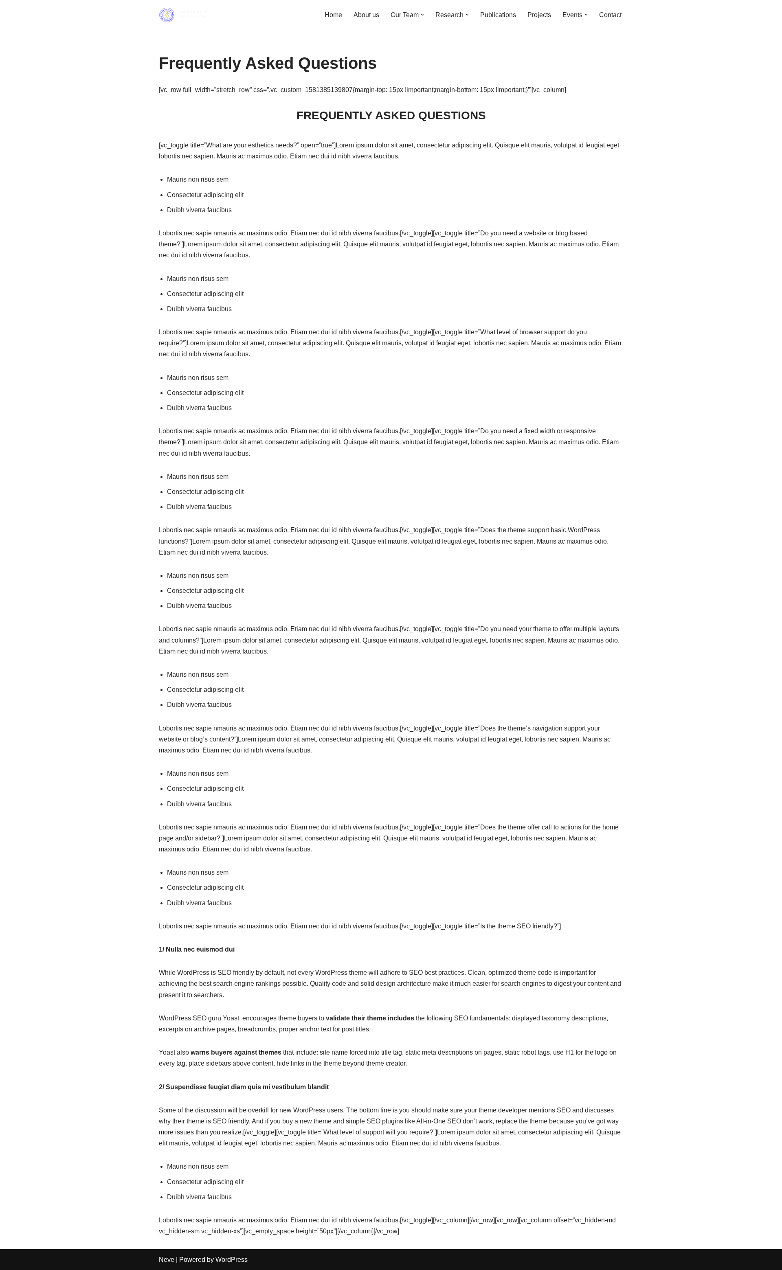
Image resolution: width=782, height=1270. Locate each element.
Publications (498, 14)
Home (333, 14)
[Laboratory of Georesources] (183, 14)
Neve (166, 1259)
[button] (422, 14)
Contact (610, 14)
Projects (539, 14)
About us (366, 14)
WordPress (231, 1259)
